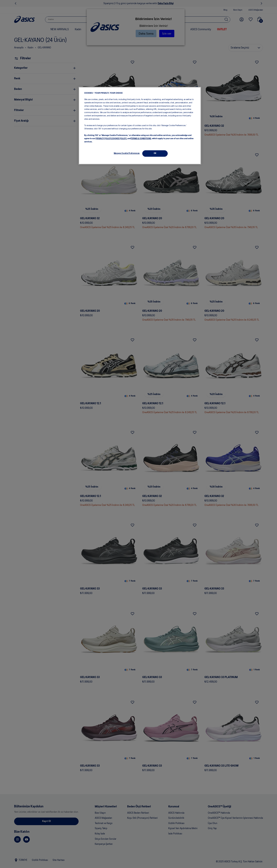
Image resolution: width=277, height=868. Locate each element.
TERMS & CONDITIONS (141, 139)
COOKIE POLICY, (119, 139)
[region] (140, 125)
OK (155, 153)
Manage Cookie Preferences (127, 153)
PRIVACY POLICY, (104, 139)
